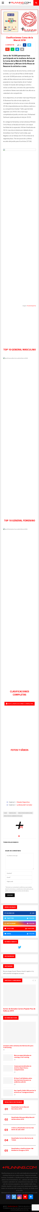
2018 (5, 813)
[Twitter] (14, 1197)
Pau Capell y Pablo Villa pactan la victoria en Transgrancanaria (25, 1091)
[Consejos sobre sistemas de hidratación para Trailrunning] (19, 1032)
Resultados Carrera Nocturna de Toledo (22, 1139)
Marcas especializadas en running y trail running (22, 1056)
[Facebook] (8, 1197)
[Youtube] (25, 1197)
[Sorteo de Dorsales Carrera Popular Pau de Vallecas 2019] (19, 995)
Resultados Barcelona (25, 813)
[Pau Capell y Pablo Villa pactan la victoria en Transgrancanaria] (8, 1093)
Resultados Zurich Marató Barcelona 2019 (20, 1108)
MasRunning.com (13, 1206)
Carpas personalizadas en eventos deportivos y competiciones (22, 1068)
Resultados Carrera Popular (13, 816)
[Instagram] (19, 1197)
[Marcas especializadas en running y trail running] (8, 1057)
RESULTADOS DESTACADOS (13, 1102)
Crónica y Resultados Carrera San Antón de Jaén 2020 (22, 1129)
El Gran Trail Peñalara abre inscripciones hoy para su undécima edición (23, 1080)
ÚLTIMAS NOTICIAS (11, 1018)
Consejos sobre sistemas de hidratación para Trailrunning (18, 1046)
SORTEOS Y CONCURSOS (13, 980)
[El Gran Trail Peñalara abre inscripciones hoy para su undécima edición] (8, 1080)
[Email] (30, 1197)
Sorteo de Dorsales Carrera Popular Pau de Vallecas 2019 (19, 1009)
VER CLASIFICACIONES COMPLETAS (20, 704)
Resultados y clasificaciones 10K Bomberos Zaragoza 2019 (22, 1149)
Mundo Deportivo (31, 305)
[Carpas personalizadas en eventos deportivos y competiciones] (8, 1068)
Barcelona (12, 813)
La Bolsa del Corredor (24, 805)
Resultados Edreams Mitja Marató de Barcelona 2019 (22, 1118)
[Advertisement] (19, 328)
